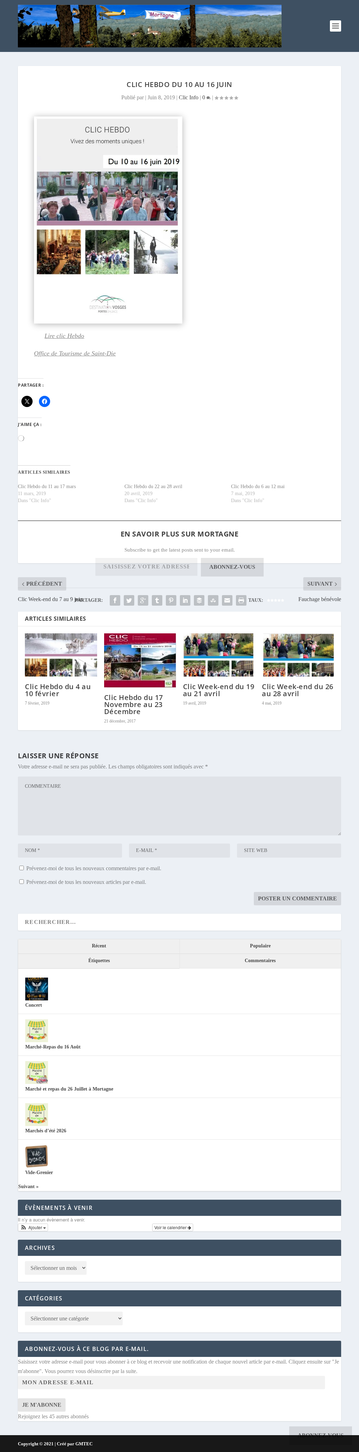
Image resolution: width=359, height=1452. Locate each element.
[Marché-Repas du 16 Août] (36, 1040)
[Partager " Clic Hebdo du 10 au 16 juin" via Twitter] (129, 600)
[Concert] (36, 998)
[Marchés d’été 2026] (36, 1124)
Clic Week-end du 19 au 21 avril (219, 690)
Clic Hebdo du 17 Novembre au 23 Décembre (133, 704)
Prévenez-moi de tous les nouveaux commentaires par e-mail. (93, 868)
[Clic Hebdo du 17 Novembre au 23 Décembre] (140, 660)
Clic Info (188, 97)
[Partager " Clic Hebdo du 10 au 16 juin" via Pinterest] (171, 600)
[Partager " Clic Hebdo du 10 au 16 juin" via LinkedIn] (185, 600)
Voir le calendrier (171, 1227)
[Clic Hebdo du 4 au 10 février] (61, 655)
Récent (99, 945)
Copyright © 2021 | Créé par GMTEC (55, 1443)
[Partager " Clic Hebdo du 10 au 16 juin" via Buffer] (199, 600)
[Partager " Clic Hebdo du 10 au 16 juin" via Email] (227, 600)
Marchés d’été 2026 (45, 1130)
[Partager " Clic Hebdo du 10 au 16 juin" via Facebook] (115, 600)
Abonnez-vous (232, 567)
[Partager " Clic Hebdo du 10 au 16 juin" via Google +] (143, 600)
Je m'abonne (41, 1405)
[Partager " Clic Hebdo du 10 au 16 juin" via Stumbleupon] (213, 600)
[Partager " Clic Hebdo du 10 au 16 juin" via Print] (241, 600)
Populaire (260, 945)
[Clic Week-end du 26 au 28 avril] (298, 655)
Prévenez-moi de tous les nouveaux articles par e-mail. (86, 882)
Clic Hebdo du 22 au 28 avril (153, 486)
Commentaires (260, 960)
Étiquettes (99, 960)
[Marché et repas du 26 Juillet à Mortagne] (36, 1082)
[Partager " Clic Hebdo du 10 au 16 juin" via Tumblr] (157, 600)
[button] (33, 1227)
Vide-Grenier (39, 1172)
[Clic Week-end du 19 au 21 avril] (219, 655)
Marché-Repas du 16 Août (53, 1047)
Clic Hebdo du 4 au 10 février (58, 690)
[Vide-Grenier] (36, 1166)
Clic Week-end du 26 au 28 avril (297, 690)
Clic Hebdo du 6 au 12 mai (258, 486)
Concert (33, 1005)
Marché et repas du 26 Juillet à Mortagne (69, 1089)
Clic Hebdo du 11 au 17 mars (47, 486)
